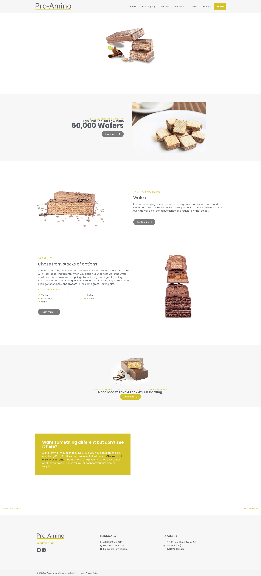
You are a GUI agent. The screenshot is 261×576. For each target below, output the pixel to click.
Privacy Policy (92, 573)
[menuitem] (207, 6)
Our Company (148, 6)
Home (133, 6)
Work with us (45, 543)
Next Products (252, 508)
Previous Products (10, 508)
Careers (220, 6)
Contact (193, 6)
